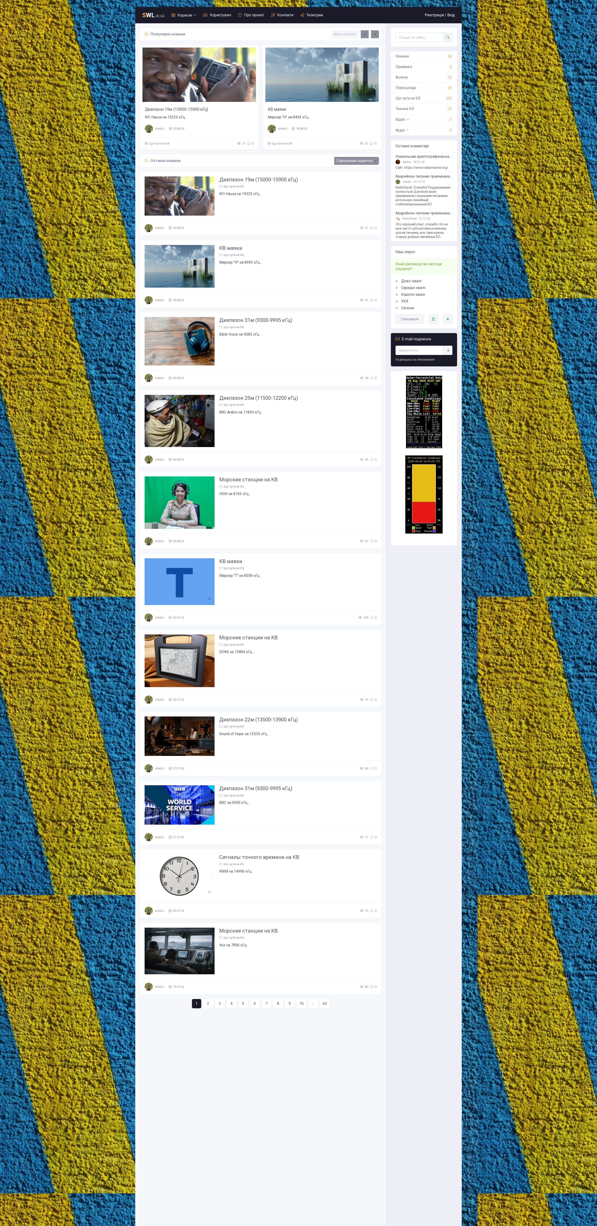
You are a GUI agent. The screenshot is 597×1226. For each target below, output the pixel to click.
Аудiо (400, 130)
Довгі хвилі (410, 281)
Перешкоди (406, 88)
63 (325, 1003)
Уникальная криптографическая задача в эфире (424, 156)
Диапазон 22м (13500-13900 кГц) (258, 720)
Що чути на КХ (159, 143)
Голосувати (410, 319)
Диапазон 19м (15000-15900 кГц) (258, 180)
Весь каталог (344, 34)
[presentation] (365, 34)
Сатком (407, 308)
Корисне (184, 15)
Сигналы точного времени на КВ (259, 857)
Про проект (254, 15)
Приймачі (404, 67)
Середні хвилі (412, 288)
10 (301, 1003)
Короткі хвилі (412, 294)
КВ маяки (230, 248)
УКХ (404, 301)
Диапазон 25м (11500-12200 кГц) (299, 109)
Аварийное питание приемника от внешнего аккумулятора (424, 176)
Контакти (285, 15)
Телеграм (314, 15)
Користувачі (220, 15)
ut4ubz (159, 128)
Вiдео (400, 119)
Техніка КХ (405, 109)
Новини (402, 56)
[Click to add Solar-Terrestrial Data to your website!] (424, 447)
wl (153, 15)
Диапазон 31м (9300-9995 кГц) (174, 109)
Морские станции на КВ (248, 479)
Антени (402, 77)
